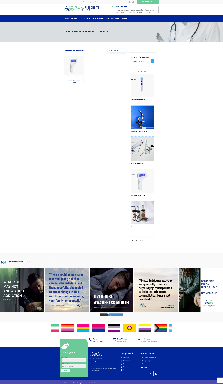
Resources (115, 19)
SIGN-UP (65, 370)
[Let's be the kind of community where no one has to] (67, 290)
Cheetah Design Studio (88, 383)
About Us (74, 19)
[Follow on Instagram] (133, 2)
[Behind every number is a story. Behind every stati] (111, 290)
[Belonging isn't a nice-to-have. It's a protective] (201, 290)
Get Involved (98, 19)
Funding (124, 19)
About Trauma (85, 19)
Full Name (64, 357)
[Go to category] (152, 61)
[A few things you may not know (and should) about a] (22, 290)
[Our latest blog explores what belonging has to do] (156, 290)
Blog (107, 19)
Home (66, 19)
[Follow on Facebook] (129, 2)
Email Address (65, 363)
